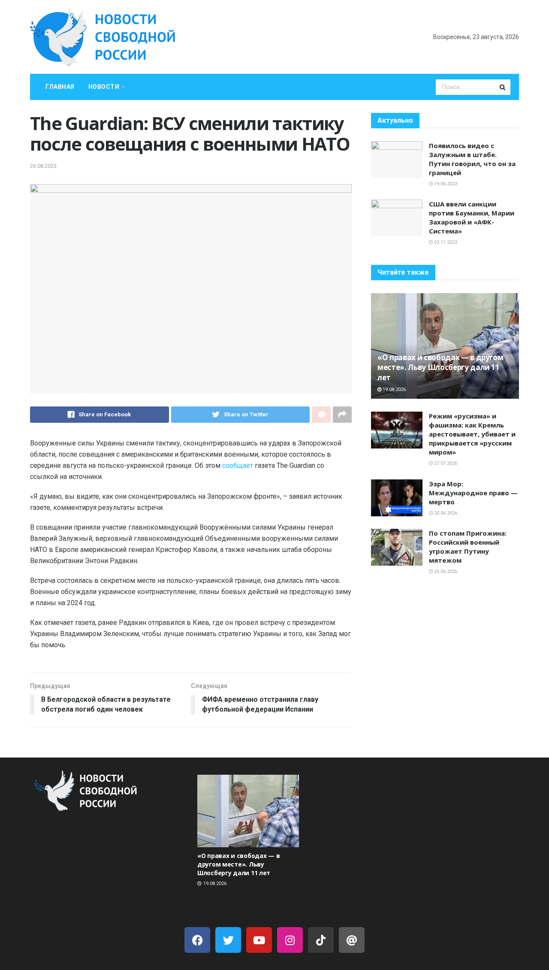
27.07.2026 (445, 463)
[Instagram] (290, 940)
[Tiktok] (321, 940)
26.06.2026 (445, 571)
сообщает (237, 465)
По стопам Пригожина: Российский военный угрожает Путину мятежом (468, 546)
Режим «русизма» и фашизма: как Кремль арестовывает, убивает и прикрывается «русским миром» (472, 434)
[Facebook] (197, 940)
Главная (60, 86)
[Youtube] (259, 940)
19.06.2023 (445, 184)
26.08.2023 (43, 166)
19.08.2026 (393, 389)
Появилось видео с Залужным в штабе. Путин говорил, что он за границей (472, 159)
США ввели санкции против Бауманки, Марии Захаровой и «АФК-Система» (471, 217)
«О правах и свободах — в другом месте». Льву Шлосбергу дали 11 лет (440, 367)
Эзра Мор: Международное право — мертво (473, 492)
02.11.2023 (445, 242)
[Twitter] (228, 940)
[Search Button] (503, 87)
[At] (352, 940)
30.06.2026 (445, 513)
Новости (104, 86)
